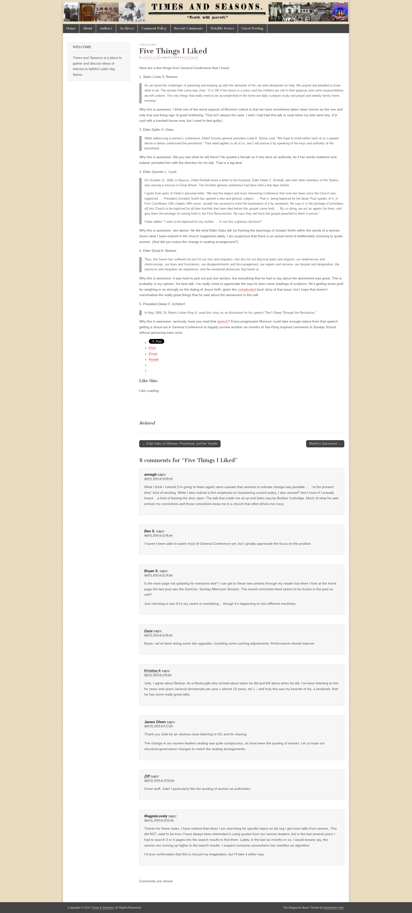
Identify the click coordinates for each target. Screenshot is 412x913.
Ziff (147, 776)
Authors (106, 28)
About (87, 28)
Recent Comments (188, 28)
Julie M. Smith (151, 57)
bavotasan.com (334, 907)
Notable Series (222, 28)
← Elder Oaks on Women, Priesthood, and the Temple (179, 443)
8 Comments (190, 57)
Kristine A (152, 671)
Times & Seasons (102, 907)
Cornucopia (147, 44)
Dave (148, 631)
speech (222, 321)
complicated (247, 289)
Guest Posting (252, 28)
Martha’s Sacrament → (325, 443)
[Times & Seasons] (206, 12)
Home (71, 28)
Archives (127, 28)
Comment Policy (154, 28)
